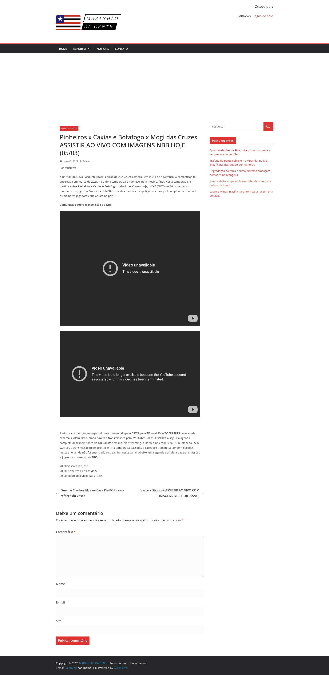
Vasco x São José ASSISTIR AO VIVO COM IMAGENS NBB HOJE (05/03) (170, 493)
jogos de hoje (263, 16)
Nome (60, 584)
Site (58, 621)
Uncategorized (69, 128)
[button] (88, 48)
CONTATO (121, 49)
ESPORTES (79, 49)
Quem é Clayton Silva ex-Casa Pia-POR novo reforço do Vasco (92, 493)
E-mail (60, 602)
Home (63, 49)
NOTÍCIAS (103, 49)
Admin (86, 161)
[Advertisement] (164, 82)
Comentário (66, 532)
